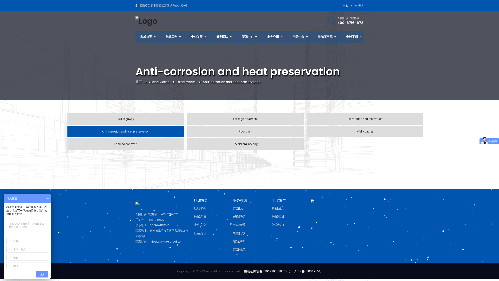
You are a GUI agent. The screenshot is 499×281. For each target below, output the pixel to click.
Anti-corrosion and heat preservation (231, 82)
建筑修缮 (239, 249)
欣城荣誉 (278, 216)
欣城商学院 (325, 37)
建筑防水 (239, 208)
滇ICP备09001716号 (308, 271)
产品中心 (298, 37)
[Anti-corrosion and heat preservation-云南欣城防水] (146, 20)
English (359, 5)
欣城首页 (146, 37)
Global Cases (159, 82)
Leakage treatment (245, 119)
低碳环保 (239, 216)
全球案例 (352, 37)
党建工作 (171, 37)
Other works (186, 82)
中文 (345, 5)
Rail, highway (125, 119)
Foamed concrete (125, 144)
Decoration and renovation (365, 119)
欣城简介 (200, 208)
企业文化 (200, 225)
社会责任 (200, 233)
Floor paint (245, 131)
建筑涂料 (239, 241)
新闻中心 (248, 37)
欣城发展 (200, 216)
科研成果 (278, 208)
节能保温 (239, 225)
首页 (138, 82)
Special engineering (245, 144)
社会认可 (278, 225)
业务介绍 (273, 37)
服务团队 (222, 37)
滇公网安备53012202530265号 (268, 271)
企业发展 (197, 37)
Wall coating (365, 131)
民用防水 (239, 233)
